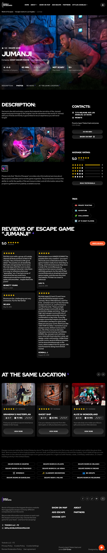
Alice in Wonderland (86, 414)
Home (27, 5)
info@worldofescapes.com (17, 528)
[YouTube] (96, 499)
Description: (7, 86)
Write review (97, 243)
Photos (19, 86)
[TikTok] (92, 499)
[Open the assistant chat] (101, 547)
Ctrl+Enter (76, 125)
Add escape (56, 5)
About (33, 5)
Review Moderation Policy (12, 549)
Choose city (59, 517)
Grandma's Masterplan (17, 414)
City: (79, 5)
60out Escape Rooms (19, 60)
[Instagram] (87, 499)
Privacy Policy (7, 546)
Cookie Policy (19, 546)
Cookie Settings (32, 546)
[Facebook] (83, 499)
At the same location (49, 86)
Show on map (44, 5)
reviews (81, 160)
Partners (67, 5)
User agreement (29, 549)
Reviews (30, 86)
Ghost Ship (44, 414)
